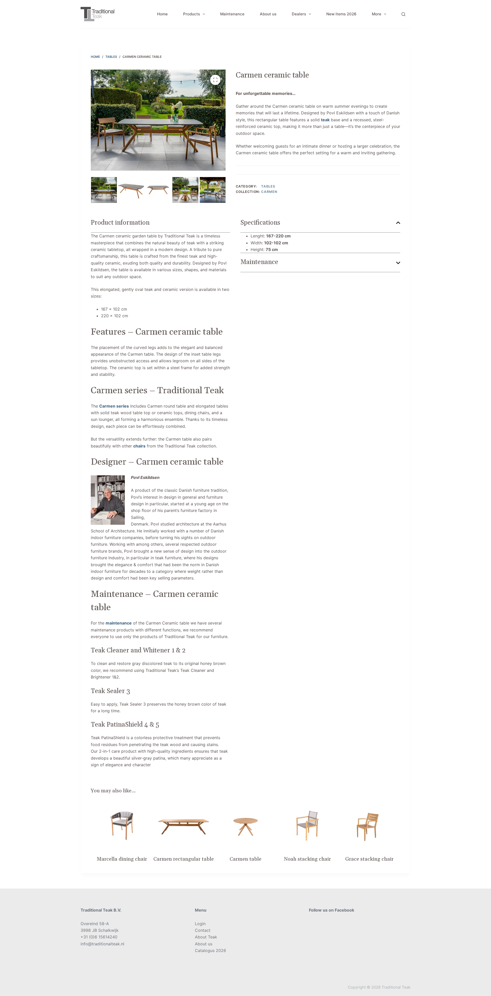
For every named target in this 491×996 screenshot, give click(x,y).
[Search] (403, 14)
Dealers (299, 14)
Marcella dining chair (122, 859)
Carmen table (245, 859)
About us (268, 14)
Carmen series (114, 406)
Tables (268, 186)
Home (162, 14)
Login (200, 923)
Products (191, 14)
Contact (202, 930)
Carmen (269, 192)
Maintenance (232, 14)
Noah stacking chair (307, 859)
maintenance (119, 623)
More (376, 14)
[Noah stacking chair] (307, 825)
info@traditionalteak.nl (102, 943)
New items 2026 (341, 14)
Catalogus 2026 (210, 950)
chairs (139, 445)
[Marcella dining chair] (122, 825)
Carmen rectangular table (183, 859)
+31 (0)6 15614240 (99, 936)
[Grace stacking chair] (369, 825)
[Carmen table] (245, 825)
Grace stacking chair (369, 859)
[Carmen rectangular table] (184, 825)
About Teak (206, 936)
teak (325, 119)
